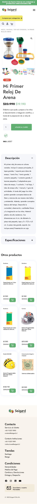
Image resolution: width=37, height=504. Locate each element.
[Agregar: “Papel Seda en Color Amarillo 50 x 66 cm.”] (31, 300)
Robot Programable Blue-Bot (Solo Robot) (28, 329)
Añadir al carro (21, 127)
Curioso (24, 308)
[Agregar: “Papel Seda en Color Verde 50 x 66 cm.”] (12, 345)
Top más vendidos (20, 30)
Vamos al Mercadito (28, 373)
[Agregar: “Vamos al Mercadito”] (31, 391)
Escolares (5, 263)
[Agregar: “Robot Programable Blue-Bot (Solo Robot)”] (31, 345)
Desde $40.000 (7, 354)
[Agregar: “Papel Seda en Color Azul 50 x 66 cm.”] (12, 300)
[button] (34, 10)
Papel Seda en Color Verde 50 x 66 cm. (9, 328)
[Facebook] (6, 481)
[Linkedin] (15, 481)
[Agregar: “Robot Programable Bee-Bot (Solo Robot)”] (12, 391)
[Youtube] (20, 481)
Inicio (3, 30)
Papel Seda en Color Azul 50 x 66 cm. (9, 283)
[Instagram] (10, 481)
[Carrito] (12, 23)
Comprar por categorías (11, 18)
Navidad (9, 30)
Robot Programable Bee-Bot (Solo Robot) (9, 374)
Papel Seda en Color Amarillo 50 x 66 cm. (28, 283)
